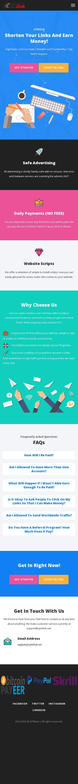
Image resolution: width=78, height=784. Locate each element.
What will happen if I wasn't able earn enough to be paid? (39, 485)
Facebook (20, 703)
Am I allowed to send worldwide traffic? (39, 515)
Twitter (38, 703)
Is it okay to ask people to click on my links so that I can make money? (39, 501)
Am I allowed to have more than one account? (39, 469)
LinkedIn (39, 710)
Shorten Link (54, 67)
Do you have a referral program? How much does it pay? (39, 529)
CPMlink (34, 721)
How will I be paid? (39, 455)
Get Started (24, 67)
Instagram (57, 703)
